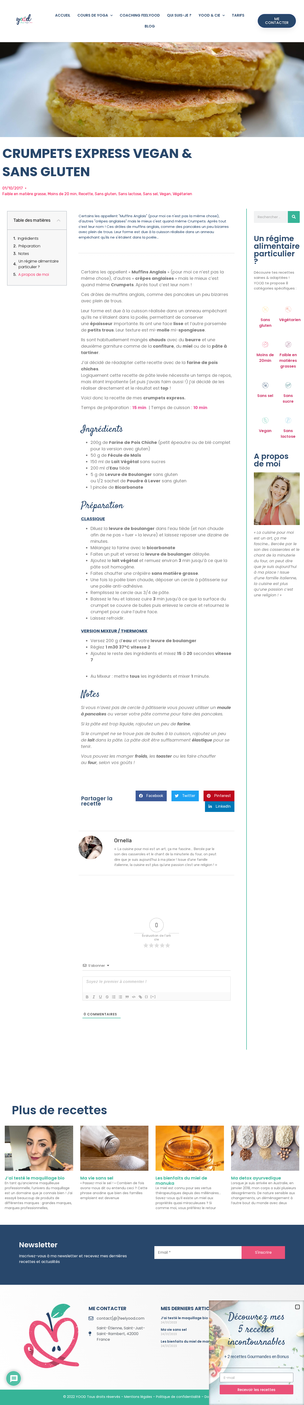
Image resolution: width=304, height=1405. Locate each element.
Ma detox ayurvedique (256, 1178)
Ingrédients (28, 238)
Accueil (62, 15)
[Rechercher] (294, 217)
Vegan (265, 430)
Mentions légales (138, 1396)
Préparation (29, 246)
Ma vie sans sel (96, 1178)
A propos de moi (33, 274)
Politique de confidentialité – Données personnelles (198, 1396)
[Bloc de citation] (127, 997)
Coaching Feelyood (140, 15)
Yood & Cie (209, 15)
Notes (23, 253)
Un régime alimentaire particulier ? (39, 264)
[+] (153, 996)
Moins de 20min (265, 357)
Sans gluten (265, 322)
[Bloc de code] (133, 997)
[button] (59, 220)
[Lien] (140, 997)
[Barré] (107, 997)
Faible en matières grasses (288, 360)
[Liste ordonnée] (113, 997)
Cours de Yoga (92, 15)
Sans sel (265, 395)
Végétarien (290, 319)
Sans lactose (288, 433)
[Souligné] (100, 997)
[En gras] (87, 997)
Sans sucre (288, 398)
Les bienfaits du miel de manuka (181, 1180)
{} (146, 996)
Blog (150, 26)
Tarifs (238, 15)
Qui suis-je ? (179, 15)
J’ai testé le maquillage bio (35, 1178)
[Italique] (93, 997)
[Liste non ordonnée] (120, 997)
